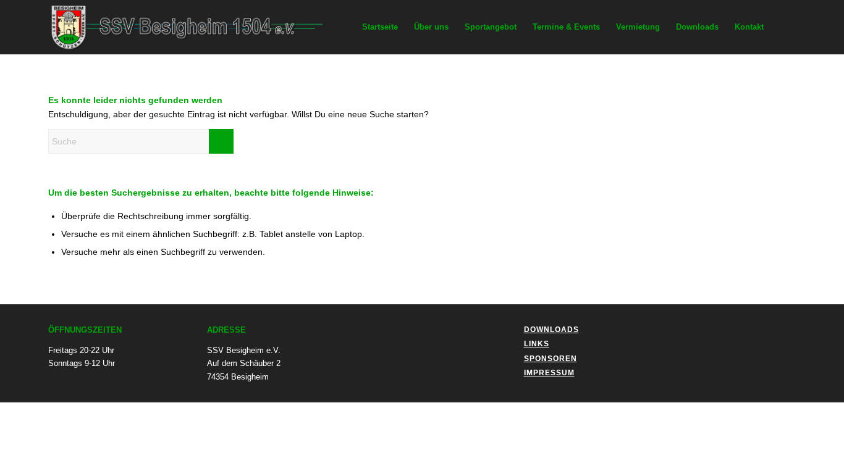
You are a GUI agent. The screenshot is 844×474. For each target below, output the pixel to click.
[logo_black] (196, 27)
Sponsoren (550, 358)
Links (536, 343)
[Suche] (784, 27)
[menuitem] (380, 27)
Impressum (549, 372)
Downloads (551, 329)
